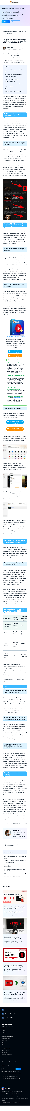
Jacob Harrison (10, 47)
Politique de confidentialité (9, 1076)
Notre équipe (4, 1052)
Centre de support (6, 1038)
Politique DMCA (5, 1093)
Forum (3, 1042)
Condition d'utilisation (14, 1093)
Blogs (9, 29)
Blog (2, 1044)
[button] (6, 21)
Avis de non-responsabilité (16, 1091)
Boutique (4, 1028)
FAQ (6, 88)
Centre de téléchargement (7, 1026)
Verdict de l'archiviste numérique (13, 91)
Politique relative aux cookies (21, 1098)
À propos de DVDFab (6, 1050)
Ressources (4, 1040)
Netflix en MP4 (17, 397)
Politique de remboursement (8, 1098)
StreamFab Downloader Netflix (15, 337)
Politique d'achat (18, 1096)
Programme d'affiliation (7, 1054)
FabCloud (4, 1032)
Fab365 (3, 1030)
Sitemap (3, 1100)
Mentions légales (5, 1091)
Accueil (4, 29)
